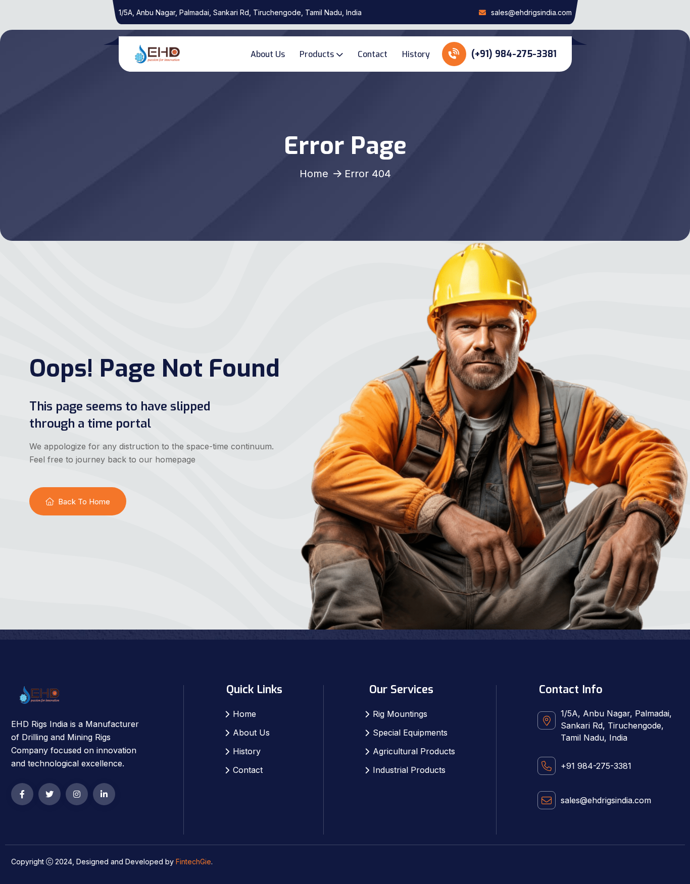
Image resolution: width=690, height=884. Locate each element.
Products (317, 54)
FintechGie (193, 861)
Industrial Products (409, 770)
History (416, 54)
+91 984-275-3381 (596, 766)
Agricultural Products (414, 751)
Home (314, 174)
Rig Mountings (400, 714)
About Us (268, 54)
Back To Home (84, 501)
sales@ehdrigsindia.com (531, 12)
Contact (372, 54)
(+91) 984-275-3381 (513, 54)
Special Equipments (410, 732)
